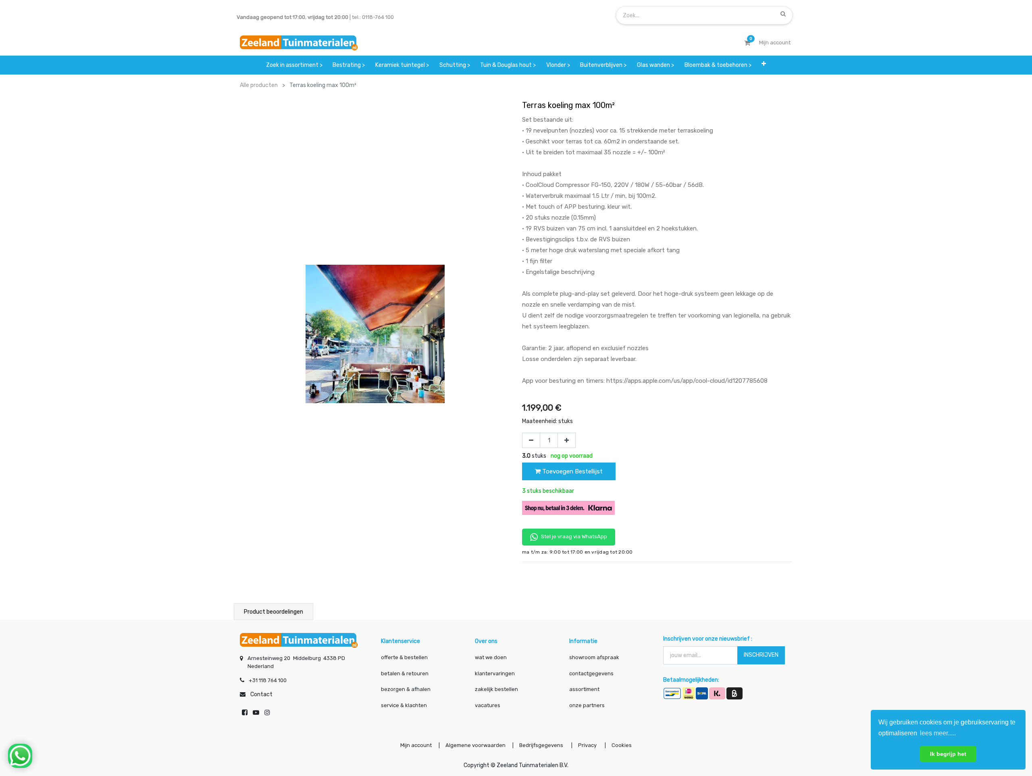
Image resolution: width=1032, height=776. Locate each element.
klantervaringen (495, 673)
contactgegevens (591, 673)
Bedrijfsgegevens (541, 745)
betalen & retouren (405, 673)
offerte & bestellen (405, 657)
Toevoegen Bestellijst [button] (572, 471)
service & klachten (404, 705)
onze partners (587, 705)
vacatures (487, 705)
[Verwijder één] (531, 440)
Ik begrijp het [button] (948, 754)
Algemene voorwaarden (475, 745)
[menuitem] (294, 65)
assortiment (584, 689)
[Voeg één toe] (567, 440)
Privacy (588, 745)
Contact (261, 694)
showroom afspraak (594, 657)
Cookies (622, 745)
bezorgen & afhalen (406, 689)
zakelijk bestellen (496, 689)
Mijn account (416, 745)
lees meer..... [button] (938, 733)
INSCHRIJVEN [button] (761, 655)
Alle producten (259, 85)
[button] (763, 65)
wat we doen (491, 657)
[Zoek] (783, 13)
